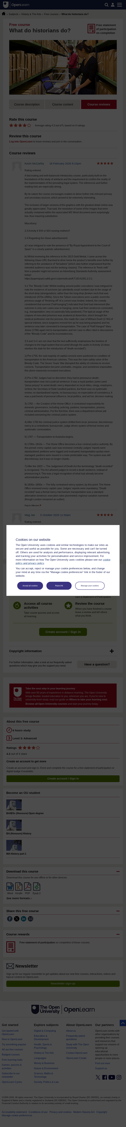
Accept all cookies (30, 586)
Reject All (59, 586)
